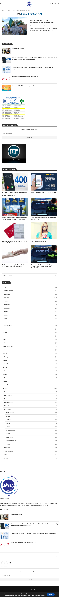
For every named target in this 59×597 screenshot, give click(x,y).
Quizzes (30, 371)
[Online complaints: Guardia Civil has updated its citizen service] (44, 207)
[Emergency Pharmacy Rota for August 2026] (6, 79)
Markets (31, 433)
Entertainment (30, 395)
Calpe (30, 318)
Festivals (31, 423)
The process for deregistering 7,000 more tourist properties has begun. (14, 242)
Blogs (30, 287)
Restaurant (30, 447)
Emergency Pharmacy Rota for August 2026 (25, 76)
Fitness (30, 381)
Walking (31, 444)
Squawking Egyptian (18, 48)
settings (42, 595)
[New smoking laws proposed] (44, 230)
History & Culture (31, 430)
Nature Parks (31, 437)
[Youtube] (55, 4)
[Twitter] (52, 4)
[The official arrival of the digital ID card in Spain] (44, 182)
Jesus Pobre (30, 336)
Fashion (30, 377)
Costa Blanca (30, 297)
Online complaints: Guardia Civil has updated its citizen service (43, 218)
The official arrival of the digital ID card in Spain (43, 192)
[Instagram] (31, 589)
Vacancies (30, 458)
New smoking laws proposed (38, 241)
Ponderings (30, 294)
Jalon (30, 329)
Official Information (30, 451)
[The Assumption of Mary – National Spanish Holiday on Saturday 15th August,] (6, 69)
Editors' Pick (30, 364)
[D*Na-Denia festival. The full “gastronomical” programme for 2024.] (14, 26)
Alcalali (30, 301)
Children (30, 391)
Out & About (30, 409)
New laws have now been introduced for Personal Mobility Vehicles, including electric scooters (14, 218)
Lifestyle (30, 374)
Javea (30, 332)
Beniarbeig (30, 304)
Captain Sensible (30, 290)
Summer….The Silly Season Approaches (23, 86)
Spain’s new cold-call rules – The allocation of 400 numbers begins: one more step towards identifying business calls (14, 194)
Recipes (30, 454)
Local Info (30, 388)
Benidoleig (30, 308)
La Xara (30, 339)
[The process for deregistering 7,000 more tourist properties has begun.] (15, 230)
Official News (30, 405)
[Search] (58, 4)
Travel (30, 384)
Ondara (30, 350)
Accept (50, 594)
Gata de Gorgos (30, 325)
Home (3, 10)
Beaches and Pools (31, 412)
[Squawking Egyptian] (6, 51)
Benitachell (30, 315)
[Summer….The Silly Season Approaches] (6, 88)
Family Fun (31, 419)
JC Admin (33, 25)
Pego (30, 360)
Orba (30, 353)
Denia (30, 322)
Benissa (30, 311)
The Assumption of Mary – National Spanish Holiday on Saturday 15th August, (32, 68)
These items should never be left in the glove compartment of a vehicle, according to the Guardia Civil (42, 266)
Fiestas (30, 398)
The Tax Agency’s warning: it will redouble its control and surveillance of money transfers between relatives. (13, 266)
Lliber (30, 343)
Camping (31, 416)
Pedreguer (30, 357)
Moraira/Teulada (30, 346)
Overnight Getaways (31, 440)
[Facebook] (50, 4)
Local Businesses (30, 402)
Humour (30, 367)
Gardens (31, 426)
